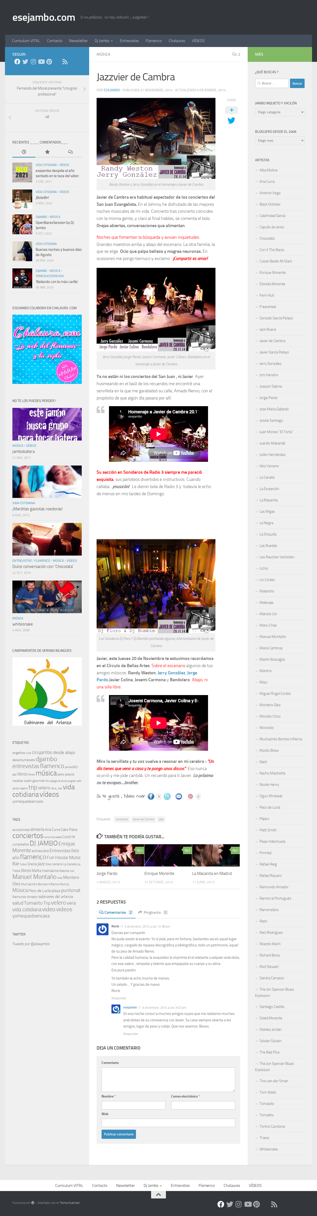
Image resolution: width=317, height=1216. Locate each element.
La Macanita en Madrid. (212, 873)
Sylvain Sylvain (271, 1041)
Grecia (32, 864)
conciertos (122, 819)
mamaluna (50, 870)
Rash (263, 921)
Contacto (54, 40)
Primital (265, 853)
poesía (69, 774)
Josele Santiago (271, 420)
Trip (46, 903)
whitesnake (22, 624)
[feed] (65, 62)
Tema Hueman (70, 1203)
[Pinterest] (49, 62)
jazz (161, 819)
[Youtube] (41, 62)
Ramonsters (269, 910)
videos (64, 909)
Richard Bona (270, 955)
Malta (36, 870)
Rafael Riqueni (271, 875)
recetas (17, 781)
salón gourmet (34, 781)
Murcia (64, 884)
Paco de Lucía (39, 890)
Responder (119, 998)
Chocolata (267, 238)
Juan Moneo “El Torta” (276, 432)
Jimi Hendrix (269, 375)
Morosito (267, 727)
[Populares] (46, 152)
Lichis (264, 568)
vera (71, 903)
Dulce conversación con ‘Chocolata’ (43, 566)
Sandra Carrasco (272, 978)
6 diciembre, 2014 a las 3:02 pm (164, 1007)
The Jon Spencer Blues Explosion (274, 992)
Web (105, 1114)
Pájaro (264, 819)
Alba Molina (268, 170)
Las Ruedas (268, 545)
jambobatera (23, 451)
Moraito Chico (270, 716)
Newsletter (78, 40)
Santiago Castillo (272, 1007)
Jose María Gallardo (274, 409)
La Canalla (70, 864)
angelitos (19, 753)
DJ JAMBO (44, 843)
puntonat (70, 890)
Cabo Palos (69, 829)
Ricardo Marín (270, 944)
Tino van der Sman (274, 1081)
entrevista (40, 850)
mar (59, 878)
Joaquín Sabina (271, 386)
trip (32, 787)
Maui (263, 682)
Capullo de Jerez (272, 227)
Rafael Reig (268, 864)
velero (44, 788)
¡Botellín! (42, 197)
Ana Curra (52, 829)
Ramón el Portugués (275, 898)
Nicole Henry (269, 784)
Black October (270, 204)
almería (37, 829)
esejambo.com (43, 17)
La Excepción (269, 489)
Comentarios (118, 912)
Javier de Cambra (143, 819)
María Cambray (271, 648)
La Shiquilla (268, 534)
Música (20, 890)
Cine (28, 753)
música (103, 54)
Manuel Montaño (34, 876)
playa (56, 890)
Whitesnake (269, 1149)
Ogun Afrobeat (271, 796)
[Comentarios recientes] (70, 152)
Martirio (266, 671)
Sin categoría (53, 781)
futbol (23, 864)
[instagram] (33, 62)
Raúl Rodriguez (271, 932)
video (48, 909)
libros (22, 774)
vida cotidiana (46, 165)
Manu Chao (268, 625)
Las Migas (267, 511)
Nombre (109, 1096)
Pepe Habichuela (272, 841)
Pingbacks (155, 912)
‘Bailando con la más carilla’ (57, 282)
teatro (24, 788)
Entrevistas (129, 40)
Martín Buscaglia (272, 659)
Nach (263, 762)
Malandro (267, 591)
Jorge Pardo (107, 873)
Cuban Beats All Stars (276, 261)
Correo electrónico (185, 1096)
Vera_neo (56, 788)
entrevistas (22, 560)
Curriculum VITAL (26, 40)
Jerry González (171, 673)
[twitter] (25, 62)
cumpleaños (20, 844)
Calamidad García (272, 215)
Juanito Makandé (272, 443)
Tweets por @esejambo (31, 944)
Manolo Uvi (66, 871)
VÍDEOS (198, 40)
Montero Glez (270, 705)
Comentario (110, 1063)
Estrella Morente (272, 284)
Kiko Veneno (54, 864)
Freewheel (268, 306)
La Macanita (269, 500)
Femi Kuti (267, 295)
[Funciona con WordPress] (32, 1202)
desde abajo (64, 752)
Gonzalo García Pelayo (276, 318)
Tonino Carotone (272, 1126)
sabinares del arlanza (55, 896)
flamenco (42, 560)
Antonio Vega (270, 193)
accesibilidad (21, 830)
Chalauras (177, 40)
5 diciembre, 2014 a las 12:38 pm (147, 926)
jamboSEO (71, 767)
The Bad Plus (270, 1052)
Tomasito (33, 903)
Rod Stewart (269, 966)
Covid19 (68, 837)
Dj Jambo (102, 40)
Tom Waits (268, 1092)
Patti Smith (268, 830)
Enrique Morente (159, 873)
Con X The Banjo (272, 250)
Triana (264, 1138)
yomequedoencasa (50, 276)
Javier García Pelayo (274, 352)
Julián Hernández (273, 454)
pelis (60, 774)
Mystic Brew (269, 750)
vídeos (64, 165)
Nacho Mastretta (272, 773)
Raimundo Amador (25, 897)
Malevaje (266, 602)
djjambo (41, 217)
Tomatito (267, 1115)
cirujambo (42, 752)
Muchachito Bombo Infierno (40, 884)
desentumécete (23, 760)
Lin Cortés (267, 580)
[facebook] (17, 62)
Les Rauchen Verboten (277, 557)
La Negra (266, 523)
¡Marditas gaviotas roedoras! (37, 508)
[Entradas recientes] (23, 152)
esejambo (112, 90)
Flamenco (154, 40)
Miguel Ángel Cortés (275, 693)
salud (17, 903)
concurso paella (53, 837)
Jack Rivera (268, 329)
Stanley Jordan (271, 1029)
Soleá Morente (271, 1018)
